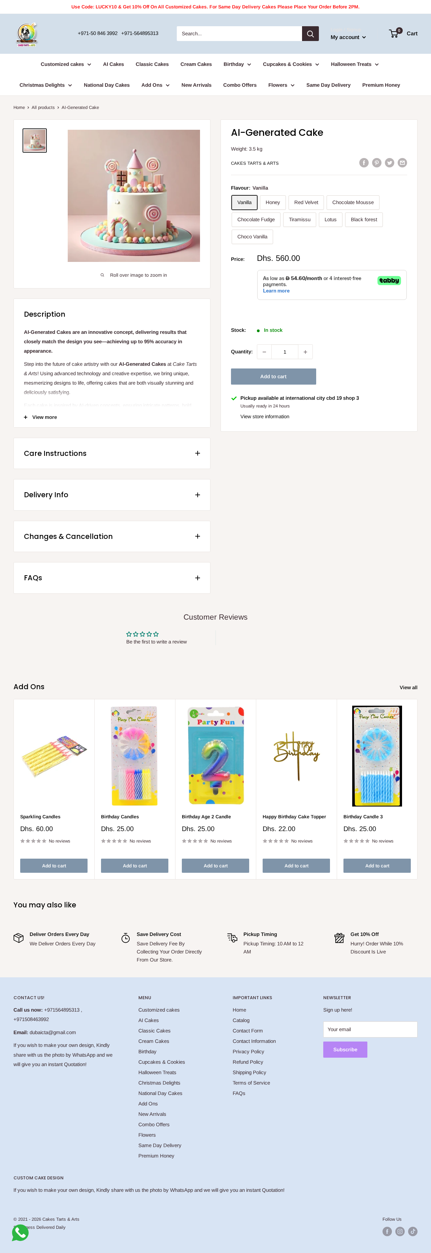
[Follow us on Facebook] (387, 1231)
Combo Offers (240, 85)
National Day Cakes (107, 85)
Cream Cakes (196, 64)
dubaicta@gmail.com (53, 1032)
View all (409, 687)
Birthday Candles (120, 816)
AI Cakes (113, 64)
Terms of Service (251, 1083)
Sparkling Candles (40, 816)
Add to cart (273, 377)
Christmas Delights (42, 85)
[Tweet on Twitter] (389, 162)
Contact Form (248, 1030)
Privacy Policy (248, 1051)
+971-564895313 (139, 33)
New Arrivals (196, 85)
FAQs (239, 1093)
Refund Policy (248, 1062)
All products (43, 107)
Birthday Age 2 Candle (206, 816)
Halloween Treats (351, 64)
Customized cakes (62, 64)
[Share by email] (402, 162)
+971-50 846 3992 (98, 33)
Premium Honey (381, 85)
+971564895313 (61, 1010)
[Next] (418, 789)
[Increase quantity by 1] (305, 352)
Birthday (234, 64)
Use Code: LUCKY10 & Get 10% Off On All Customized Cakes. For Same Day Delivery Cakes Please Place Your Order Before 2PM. (215, 6)
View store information (264, 416)
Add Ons (151, 85)
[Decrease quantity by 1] (264, 352)
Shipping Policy (249, 1072)
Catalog (241, 1020)
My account (346, 37)
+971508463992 (31, 1019)
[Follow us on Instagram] (400, 1231)
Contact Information (254, 1041)
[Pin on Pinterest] (377, 162)
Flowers (277, 85)
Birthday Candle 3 (363, 816)
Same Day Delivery (328, 85)
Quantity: (242, 352)
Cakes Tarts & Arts (255, 163)
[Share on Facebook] (364, 162)
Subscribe (345, 1049)
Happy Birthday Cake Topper (294, 816)
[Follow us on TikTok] (413, 1231)
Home (19, 107)
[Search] (310, 33)
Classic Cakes (152, 64)
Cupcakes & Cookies (287, 64)
